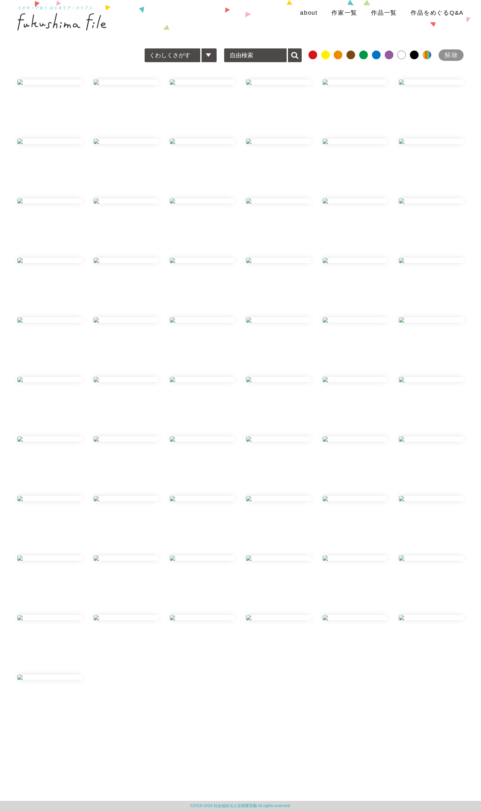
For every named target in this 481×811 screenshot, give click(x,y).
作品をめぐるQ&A (437, 12)
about (309, 12)
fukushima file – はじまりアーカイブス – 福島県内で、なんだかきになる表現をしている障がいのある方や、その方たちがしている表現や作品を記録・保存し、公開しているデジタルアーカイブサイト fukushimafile (61, 21)
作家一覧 (344, 12)
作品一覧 (384, 12)
